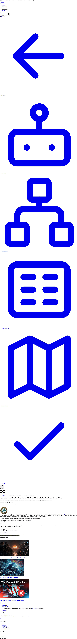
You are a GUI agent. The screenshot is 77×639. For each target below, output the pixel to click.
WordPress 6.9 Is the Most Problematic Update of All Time (12, 600)
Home (1, 495)
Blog (3, 495)
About (3, 633)
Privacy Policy (4, 636)
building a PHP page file (62, 514)
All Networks (4, 625)
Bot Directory (4, 5)
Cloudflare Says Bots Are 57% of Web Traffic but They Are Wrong (13, 557)
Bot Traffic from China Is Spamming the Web (9, 577)
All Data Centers (4, 626)
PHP (2, 532)
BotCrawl (3, 605)
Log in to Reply (4, 610)
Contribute (3, 10)
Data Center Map (4, 9)
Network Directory (5, 6)
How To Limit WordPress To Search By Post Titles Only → (9, 535)
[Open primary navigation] (1, 0)
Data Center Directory (5, 7)
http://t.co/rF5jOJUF (35, 608)
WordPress (5, 532)
